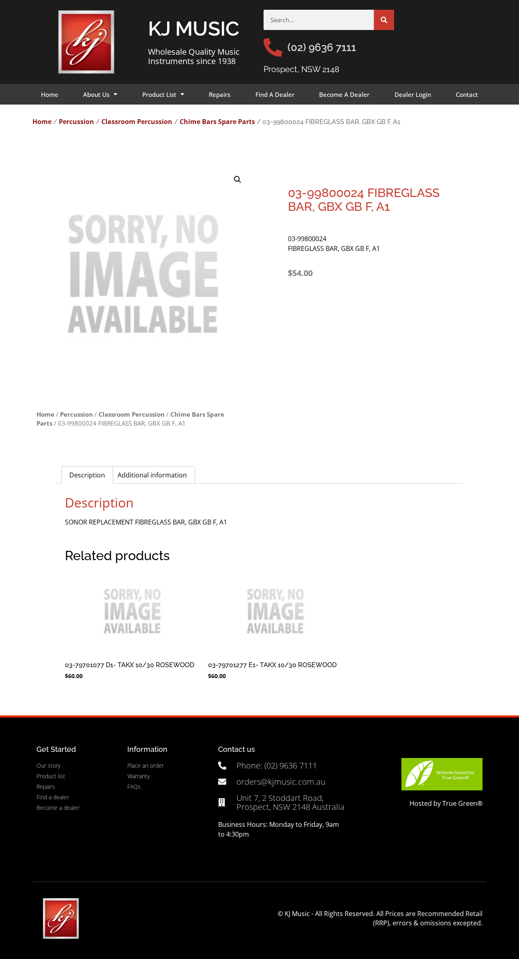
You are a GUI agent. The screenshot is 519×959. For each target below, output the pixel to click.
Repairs (219, 94)
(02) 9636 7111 (321, 47)
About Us (96, 94)
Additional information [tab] (152, 475)
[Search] (384, 20)
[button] (237, 179)
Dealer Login (413, 94)
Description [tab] (87, 475)
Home (49, 94)
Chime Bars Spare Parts (217, 121)
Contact (467, 94)
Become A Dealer (344, 94)
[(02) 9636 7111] (273, 47)
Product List (159, 94)
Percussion (76, 121)
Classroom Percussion (136, 121)
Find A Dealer (274, 94)
